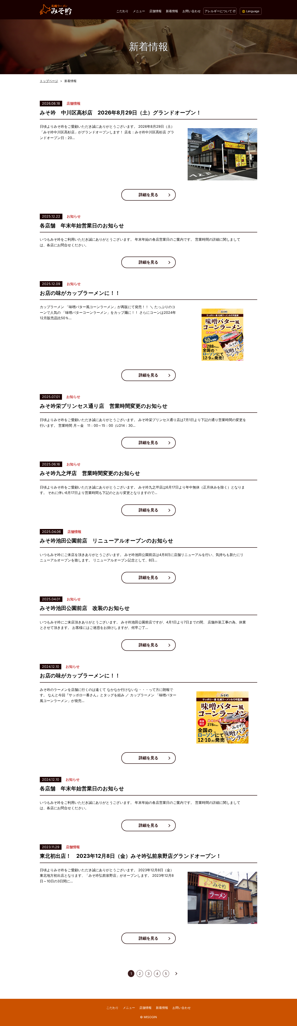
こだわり (122, 11)
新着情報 (172, 11)
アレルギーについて (218, 11)
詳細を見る (148, 194)
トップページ (49, 81)
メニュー (139, 11)
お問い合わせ (191, 11)
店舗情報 (155, 11)
